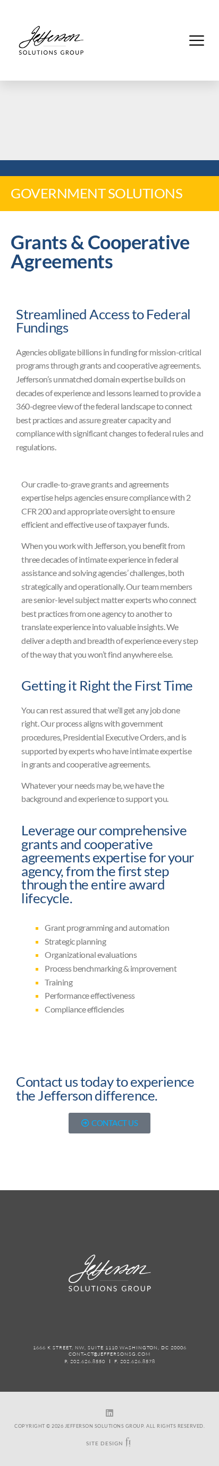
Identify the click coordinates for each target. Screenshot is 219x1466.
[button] (196, 41)
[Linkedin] (109, 1413)
